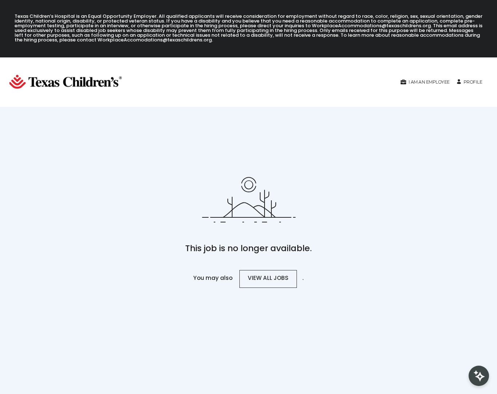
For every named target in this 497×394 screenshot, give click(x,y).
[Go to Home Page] (68, 82)
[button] (425, 82)
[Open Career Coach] (479, 376)
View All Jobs (268, 278)
